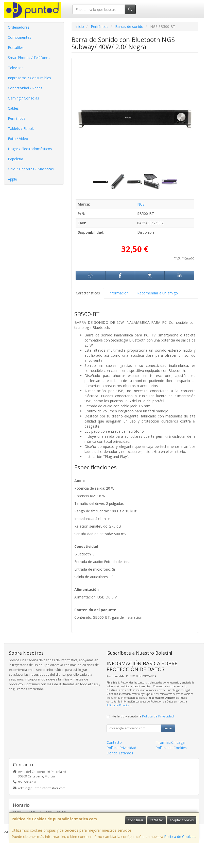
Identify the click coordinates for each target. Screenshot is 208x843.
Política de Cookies (179, 836)
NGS (141, 204)
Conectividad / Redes (25, 88)
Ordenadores (18, 27)
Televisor (15, 67)
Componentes (19, 37)
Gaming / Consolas (23, 98)
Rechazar (156, 820)
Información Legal (170, 742)
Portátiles (16, 47)
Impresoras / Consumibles (29, 77)
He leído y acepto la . (143, 716)
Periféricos (16, 118)
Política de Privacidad (119, 705)
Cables (13, 108)
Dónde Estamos (120, 753)
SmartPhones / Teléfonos (29, 57)
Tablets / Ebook (21, 128)
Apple (12, 179)
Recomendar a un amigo (157, 293)
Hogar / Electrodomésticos (30, 148)
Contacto (114, 742)
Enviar (168, 728)
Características (88, 293)
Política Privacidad (121, 747)
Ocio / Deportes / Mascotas (31, 169)
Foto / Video (18, 138)
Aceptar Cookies (182, 820)
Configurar (135, 820)
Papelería (15, 158)
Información (119, 293)
